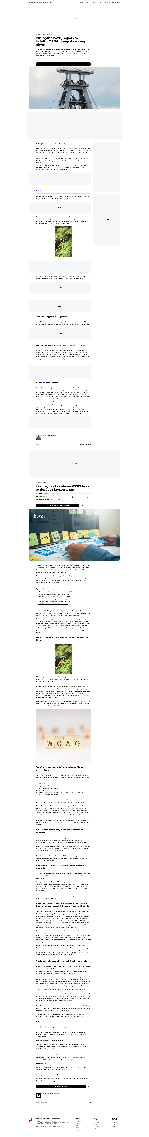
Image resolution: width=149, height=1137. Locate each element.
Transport (96, 1126)
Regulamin (78, 1127)
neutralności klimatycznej (58, 324)
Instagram (114, 1122)
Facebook (114, 1126)
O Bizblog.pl (78, 1121)
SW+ (113, 2)
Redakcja (78, 1123)
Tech (88, 2)
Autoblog (105, 2)
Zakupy (95, 1128)
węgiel (89, 444)
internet (88, 1104)
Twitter (113, 1124)
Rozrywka (96, 2)
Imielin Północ (70, 146)
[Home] (45, 2)
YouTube (114, 1128)
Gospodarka (96, 1122)
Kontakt (117, 2)
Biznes (81, 2)
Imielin (39, 191)
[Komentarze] (82, 506)
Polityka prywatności (78, 1130)
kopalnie (82, 444)
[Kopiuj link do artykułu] (88, 506)
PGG (43, 383)
